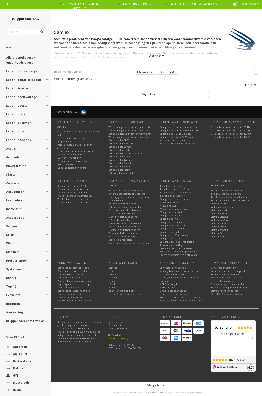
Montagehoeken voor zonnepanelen (180, 271)
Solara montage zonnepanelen (228, 284)
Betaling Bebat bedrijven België (177, 241)
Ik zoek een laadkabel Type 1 (175, 189)
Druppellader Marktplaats (174, 235)
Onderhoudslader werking (71, 167)
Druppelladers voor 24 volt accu (74, 195)
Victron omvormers (222, 206)
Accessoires (15, 217)
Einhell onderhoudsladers (122, 216)
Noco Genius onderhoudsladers (125, 226)
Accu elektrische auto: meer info (178, 143)
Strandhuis (114, 280)
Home (57, 71)
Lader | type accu (19, 88)
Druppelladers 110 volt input (72, 192)
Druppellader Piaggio (120, 169)
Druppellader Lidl (169, 231)
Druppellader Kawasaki (121, 143)
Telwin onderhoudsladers (122, 233)
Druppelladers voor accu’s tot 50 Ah (230, 127)
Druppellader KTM (118, 150)
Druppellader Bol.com (172, 222)
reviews (198, 392)
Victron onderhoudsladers (122, 236)
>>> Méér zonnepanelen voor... (125, 294)
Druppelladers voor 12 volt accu (74, 185)
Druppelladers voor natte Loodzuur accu (182, 130)
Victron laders (218, 203)
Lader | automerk (19, 123)
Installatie (13, 209)
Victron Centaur (219, 216)
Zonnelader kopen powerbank (74, 280)
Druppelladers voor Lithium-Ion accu (180, 127)
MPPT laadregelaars (170, 284)
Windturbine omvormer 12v (72, 199)
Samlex (78, 71)
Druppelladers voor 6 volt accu (74, 189)
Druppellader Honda (119, 166)
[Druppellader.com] (25, 19)
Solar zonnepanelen (68, 287)
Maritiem (13, 252)
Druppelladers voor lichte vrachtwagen (129, 133)
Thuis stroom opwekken (70, 297)
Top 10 (11, 286)
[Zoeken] (41, 29)
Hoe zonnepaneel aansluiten (226, 277)
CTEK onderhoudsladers (121, 213)
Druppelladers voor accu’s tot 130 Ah (231, 133)
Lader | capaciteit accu (23, 80)
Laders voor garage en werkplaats (178, 254)
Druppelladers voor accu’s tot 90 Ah (230, 130)
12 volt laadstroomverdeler (175, 294)
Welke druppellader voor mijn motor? (129, 127)
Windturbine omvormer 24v (72, 202)
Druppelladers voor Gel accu (175, 133)
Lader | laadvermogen (22, 71)
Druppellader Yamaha (120, 146)
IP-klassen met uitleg (171, 245)
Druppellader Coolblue (172, 225)
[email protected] (118, 338)
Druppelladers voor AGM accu (176, 136)
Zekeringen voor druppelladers (125, 190)
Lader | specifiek (18, 140)
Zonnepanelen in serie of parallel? (229, 271)
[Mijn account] (7, 3)
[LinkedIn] (83, 112)
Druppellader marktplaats (174, 199)
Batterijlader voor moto (121, 173)
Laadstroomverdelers (120, 239)
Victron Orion (218, 226)
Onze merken (15, 336)
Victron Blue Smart (221, 213)
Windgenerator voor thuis (174, 208)
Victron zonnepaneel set (224, 290)
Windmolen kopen (170, 202)
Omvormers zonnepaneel (174, 290)
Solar (10, 235)
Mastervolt (21, 383)
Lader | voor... (16, 105)
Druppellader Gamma (172, 228)
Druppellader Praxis (171, 238)
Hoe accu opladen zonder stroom (75, 151)
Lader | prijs (15, 131)
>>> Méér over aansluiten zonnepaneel (181, 300)
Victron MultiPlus (220, 223)
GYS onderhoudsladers (121, 219)
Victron (11, 226)
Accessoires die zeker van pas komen (129, 242)
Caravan (112, 274)
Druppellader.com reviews (25, 321)
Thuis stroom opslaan (69, 294)
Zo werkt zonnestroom (223, 267)
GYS (15, 375)
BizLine (18, 368)
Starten (11, 174)
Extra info (13, 295)
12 (161, 71)
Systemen (13, 269)
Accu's (11, 149)
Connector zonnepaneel (173, 267)
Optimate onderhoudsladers (124, 229)
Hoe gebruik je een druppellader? (178, 251)
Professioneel (16, 260)
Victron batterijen (220, 210)
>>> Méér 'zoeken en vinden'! (227, 294)
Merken (67, 71)
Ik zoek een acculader (172, 185)
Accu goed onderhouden (173, 140)
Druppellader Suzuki (119, 156)
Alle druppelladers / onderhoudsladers (20, 60)
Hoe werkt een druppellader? (176, 248)
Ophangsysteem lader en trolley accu (129, 197)
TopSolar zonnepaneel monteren (229, 287)
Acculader (13, 157)
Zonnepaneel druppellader (72, 271)
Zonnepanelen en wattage (225, 274)
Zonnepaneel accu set (172, 274)
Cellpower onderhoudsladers (124, 210)
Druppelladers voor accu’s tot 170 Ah (231, 136)
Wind (10, 243)
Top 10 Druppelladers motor (226, 190)
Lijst (172, 71)
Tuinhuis (113, 277)
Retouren (13, 304)
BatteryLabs (22, 361)
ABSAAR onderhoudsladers (123, 203)
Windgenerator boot (171, 212)
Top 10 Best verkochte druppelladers (231, 200)
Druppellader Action (171, 215)
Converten (13, 183)
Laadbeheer (15, 200)
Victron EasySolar (220, 219)
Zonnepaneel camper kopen (73, 267)
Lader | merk (16, 114)
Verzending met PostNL (137, 4)
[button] (47, 71)
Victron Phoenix (219, 229)
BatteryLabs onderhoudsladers (125, 206)
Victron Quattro (219, 233)
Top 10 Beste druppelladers (226, 193)
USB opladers (115, 200)
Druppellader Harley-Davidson (125, 153)
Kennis (11, 278)
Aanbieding (14, 312)
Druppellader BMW (118, 140)
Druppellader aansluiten (70, 154)
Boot (111, 271)
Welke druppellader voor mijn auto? (128, 130)
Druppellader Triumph (120, 159)
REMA (17, 390)
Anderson (20, 347)
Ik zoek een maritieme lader (175, 192)
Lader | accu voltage (21, 97)
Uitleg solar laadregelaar (224, 280)
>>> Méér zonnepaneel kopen (74, 300)
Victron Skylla (218, 236)
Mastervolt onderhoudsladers (124, 223)
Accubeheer (15, 192)
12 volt (112, 284)
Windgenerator (168, 205)
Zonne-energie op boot (121, 290)
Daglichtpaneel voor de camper (74, 284)
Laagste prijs (144, 71)
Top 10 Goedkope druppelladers (229, 197)
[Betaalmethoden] (165, 323)
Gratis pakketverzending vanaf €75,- (193, 4)
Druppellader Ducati (119, 163)
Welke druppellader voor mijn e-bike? (129, 136)
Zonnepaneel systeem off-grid (73, 290)
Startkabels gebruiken (69, 157)
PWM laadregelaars (170, 287)
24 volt (112, 287)
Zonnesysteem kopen (69, 277)
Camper (112, 267)
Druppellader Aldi (169, 218)
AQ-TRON (20, 354)
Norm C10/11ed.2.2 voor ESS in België (180, 297)
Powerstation (16, 166)
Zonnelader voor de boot (71, 274)
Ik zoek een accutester (172, 195)
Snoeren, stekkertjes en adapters (126, 193)
